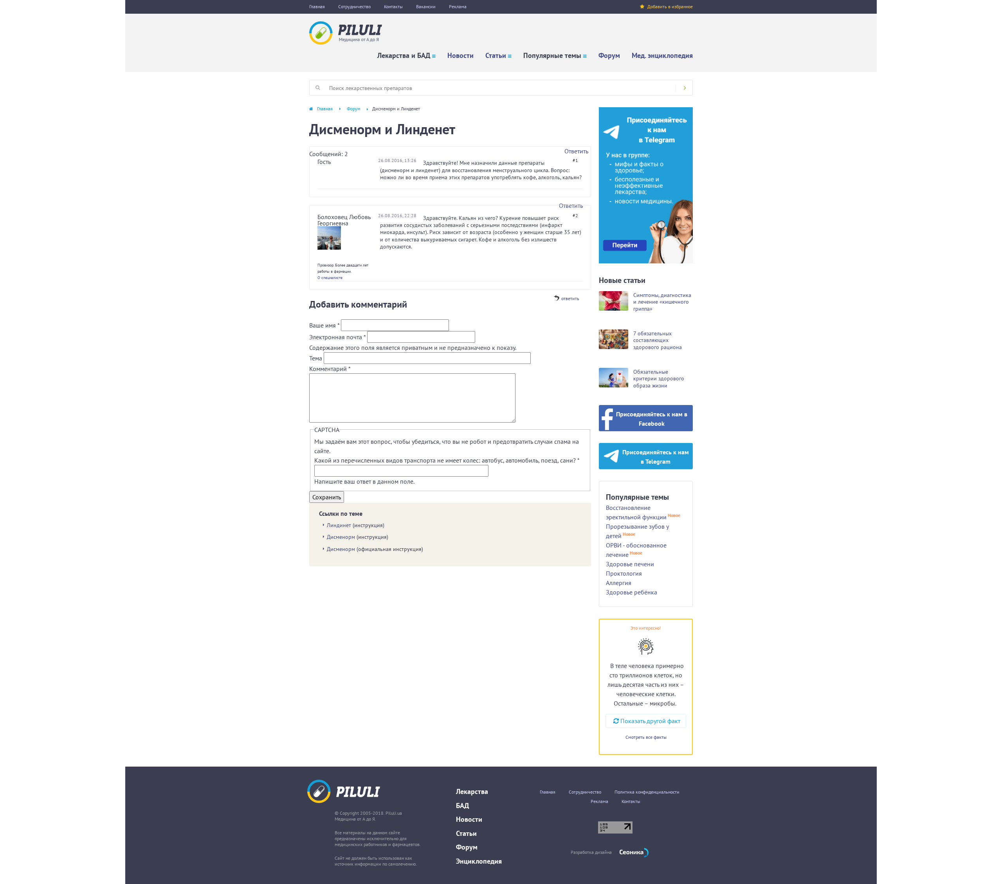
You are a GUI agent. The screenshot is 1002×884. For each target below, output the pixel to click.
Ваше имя (324, 325)
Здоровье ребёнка (631, 592)
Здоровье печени (630, 564)
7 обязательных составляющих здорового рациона (657, 340)
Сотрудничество (354, 6)
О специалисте (329, 277)
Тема (316, 358)
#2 (575, 215)
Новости (460, 55)
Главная (317, 6)
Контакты (393, 6)
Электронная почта (337, 337)
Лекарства (472, 791)
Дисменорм (341, 536)
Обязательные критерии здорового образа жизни (658, 378)
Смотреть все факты (646, 737)
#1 (575, 160)
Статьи (495, 55)
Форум (609, 55)
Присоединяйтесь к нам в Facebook (651, 418)
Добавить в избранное (670, 6)
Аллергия (618, 583)
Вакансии (426, 6)
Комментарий (330, 369)
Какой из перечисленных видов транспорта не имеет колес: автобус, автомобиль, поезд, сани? (446, 460)
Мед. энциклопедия (662, 55)
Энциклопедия (479, 861)
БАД (462, 805)
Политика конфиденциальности (647, 792)
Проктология (624, 573)
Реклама (458, 6)
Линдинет (339, 525)
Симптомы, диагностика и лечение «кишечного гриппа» (662, 302)
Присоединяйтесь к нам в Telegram (655, 456)
